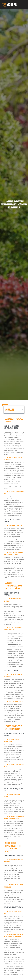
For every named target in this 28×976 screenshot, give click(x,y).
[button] (22, 409)
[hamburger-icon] (23, 4)
